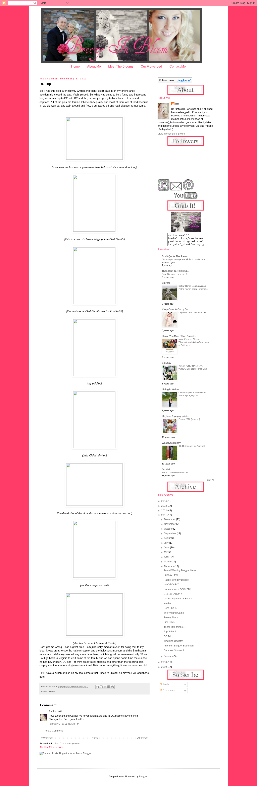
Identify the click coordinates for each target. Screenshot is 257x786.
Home (75, 66)
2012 (164, 510)
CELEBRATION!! (173, 594)
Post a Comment (54, 730)
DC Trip (168, 636)
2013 (164, 505)
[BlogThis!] (101, 687)
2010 (164, 662)
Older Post (142, 737)
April (167, 557)
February (169, 566)
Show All (210, 480)
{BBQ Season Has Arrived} (191, 446)
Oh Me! (166, 469)
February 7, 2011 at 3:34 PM (64, 723)
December (170, 519)
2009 (164, 667)
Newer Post (47, 737)
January (168, 656)
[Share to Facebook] (109, 687)
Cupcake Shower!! (174, 650)
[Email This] (97, 687)
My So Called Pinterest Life (175, 472)
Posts (165, 684)
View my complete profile (171, 133)
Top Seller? (170, 631)
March (167, 561)
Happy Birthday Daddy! (176, 579)
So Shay (166, 363)
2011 (164, 515)
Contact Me (177, 66)
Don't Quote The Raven (175, 256)
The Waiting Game (174, 612)
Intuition (168, 603)
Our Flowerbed (151, 66)
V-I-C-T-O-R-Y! (171, 584)
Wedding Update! (173, 641)
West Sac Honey (171, 443)
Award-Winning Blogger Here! (180, 570)
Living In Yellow (170, 389)
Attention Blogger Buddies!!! (179, 645)
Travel (52, 691)
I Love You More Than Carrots (179, 336)
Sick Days (169, 622)
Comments (168, 690)
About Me (94, 66)
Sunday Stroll (171, 575)
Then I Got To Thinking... (175, 271)
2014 (164, 501)
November (170, 524)
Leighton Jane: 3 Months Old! (192, 312)
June (167, 547)
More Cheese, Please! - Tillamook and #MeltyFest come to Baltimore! (193, 342)
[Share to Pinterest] (113, 687)
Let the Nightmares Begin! (178, 598)
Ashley (53, 711)
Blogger (143, 776)
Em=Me (166, 283)
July (166, 542)
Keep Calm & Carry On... (176, 309)
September (170, 533)
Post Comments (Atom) (67, 743)
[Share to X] (105, 687)
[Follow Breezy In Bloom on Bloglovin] (175, 82)
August (168, 538)
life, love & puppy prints (175, 416)
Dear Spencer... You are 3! (175, 274)
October (168, 528)
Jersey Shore (171, 617)
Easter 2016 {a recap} (189, 419)
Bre (177, 103)
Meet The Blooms (120, 66)
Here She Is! (170, 608)
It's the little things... (174, 627)
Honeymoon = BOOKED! (177, 589)
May (166, 552)
